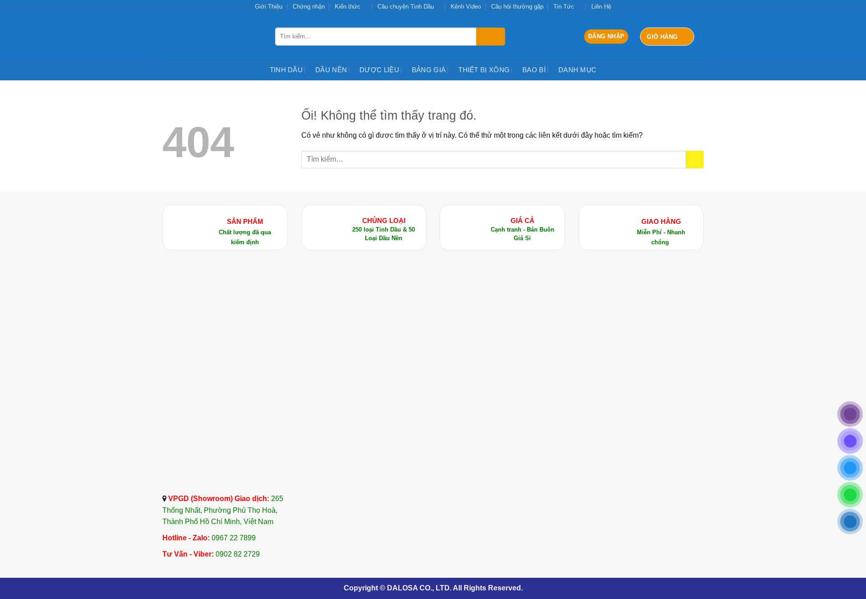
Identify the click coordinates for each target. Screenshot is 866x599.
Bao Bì (534, 70)
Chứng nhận (309, 6)
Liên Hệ (601, 6)
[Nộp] (490, 37)
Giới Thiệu (268, 6)
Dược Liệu (379, 70)
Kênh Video (466, 6)
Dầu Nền (331, 70)
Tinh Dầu (286, 70)
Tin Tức (563, 6)
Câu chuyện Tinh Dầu (406, 6)
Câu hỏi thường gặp (517, 6)
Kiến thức (347, 6)
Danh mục (577, 70)
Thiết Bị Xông (484, 70)
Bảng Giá (429, 70)
